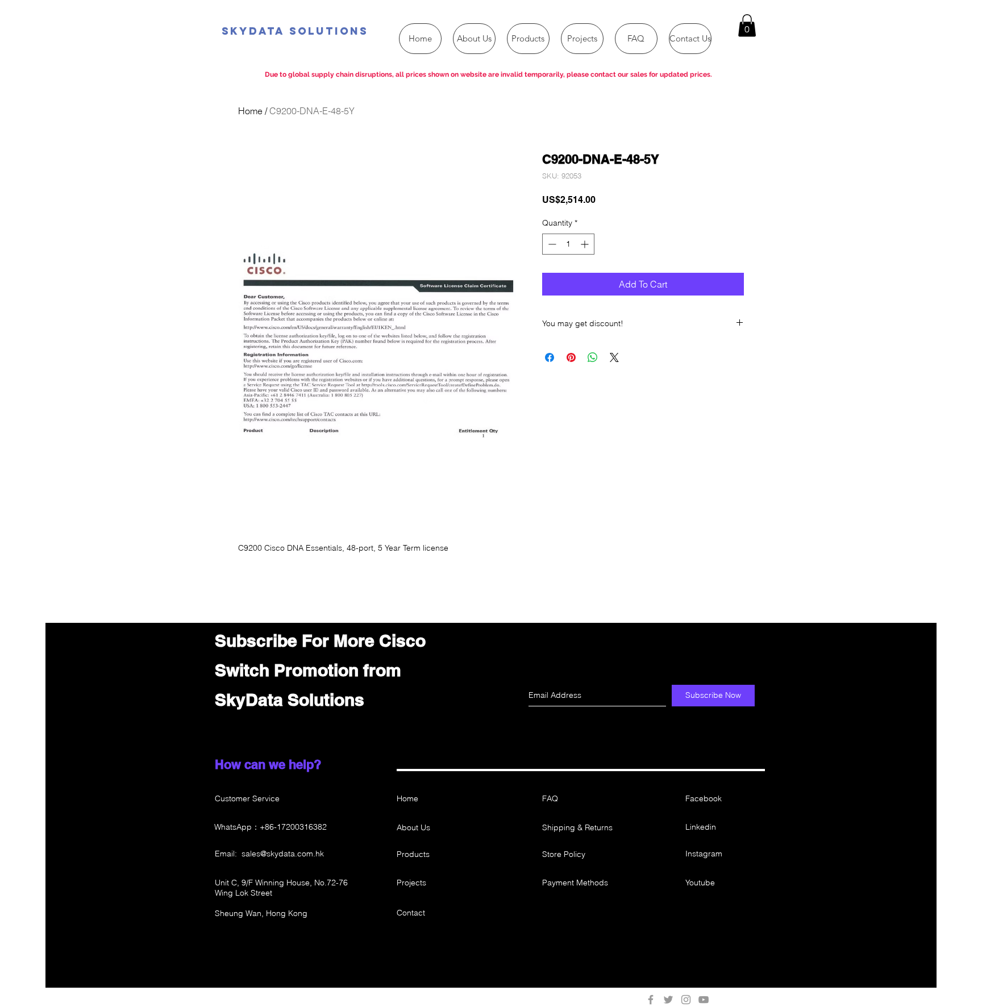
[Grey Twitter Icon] (668, 999)
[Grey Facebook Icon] (650, 999)
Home (250, 110)
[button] (747, 25)
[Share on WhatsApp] (593, 357)
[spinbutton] (568, 244)
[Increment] (586, 244)
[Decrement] (551, 244)
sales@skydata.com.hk (283, 853)
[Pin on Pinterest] (571, 357)
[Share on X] (614, 357)
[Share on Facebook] (549, 357)
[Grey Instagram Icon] (686, 999)
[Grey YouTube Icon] (703, 999)
